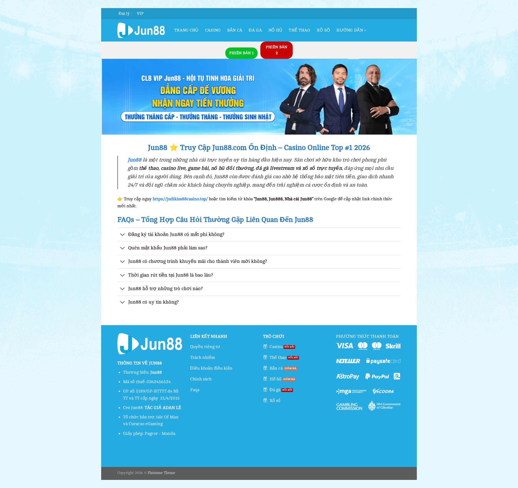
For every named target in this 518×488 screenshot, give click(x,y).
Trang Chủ (186, 30)
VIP (140, 13)
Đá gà (255, 30)
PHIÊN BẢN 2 (276, 50)
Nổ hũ (275, 30)
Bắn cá (235, 30)
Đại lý (124, 13)
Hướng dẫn (349, 30)
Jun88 (134, 160)
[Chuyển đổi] (122, 235)
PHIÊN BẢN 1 (241, 53)
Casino (213, 30)
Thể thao (299, 30)
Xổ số (323, 30)
